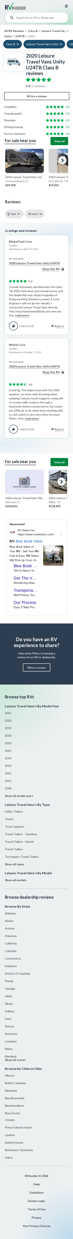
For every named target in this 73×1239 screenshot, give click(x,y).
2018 (8, 735)
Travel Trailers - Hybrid (19, 841)
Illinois (9, 1003)
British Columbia (15, 1083)
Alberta (9, 1075)
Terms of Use (36, 1209)
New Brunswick (15, 1098)
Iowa (8, 1018)
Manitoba (11, 1090)
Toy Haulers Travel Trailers (22, 856)
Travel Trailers (14, 849)
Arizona (9, 928)
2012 (8, 773)
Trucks (9, 819)
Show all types (14, 864)
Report (59, 326)
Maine (9, 1049)
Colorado (10, 951)
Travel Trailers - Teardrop (21, 834)
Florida (9, 981)
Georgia (10, 988)
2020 (8, 720)
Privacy (36, 1217)
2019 (8, 728)
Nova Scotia (12, 1113)
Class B (10, 44)
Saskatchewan (14, 1142)
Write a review (37, 96)
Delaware (11, 966)
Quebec (10, 1135)
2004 (8, 788)
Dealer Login (36, 1201)
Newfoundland (14, 1105)
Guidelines (36, 1192)
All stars (33, 214)
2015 (8, 750)
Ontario (10, 1120)
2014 (8, 758)
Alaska (9, 920)
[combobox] (36, 18)
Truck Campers (14, 826)
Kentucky (11, 1033)
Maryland (10, 1056)
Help (36, 1184)
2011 (8, 780)
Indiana (9, 1011)
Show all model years (19, 796)
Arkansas (11, 936)
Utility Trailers (14, 811)
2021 (8, 713)
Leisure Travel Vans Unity (42, 44)
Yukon (9, 1157)
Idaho (8, 996)
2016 (8, 743)
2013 (8, 765)
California (11, 943)
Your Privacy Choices (36, 1226)
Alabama (10, 913)
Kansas (9, 1026)
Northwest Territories (19, 1150)
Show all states (15, 1060)
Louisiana (11, 1041)
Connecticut (13, 958)
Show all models (16, 880)
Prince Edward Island (18, 1127)
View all (59, 141)
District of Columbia (17, 973)
